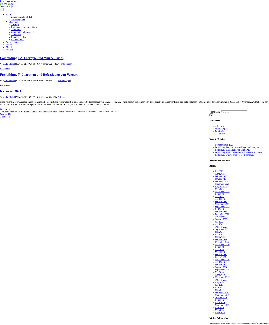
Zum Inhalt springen (9, 1)
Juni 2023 (219, 209)
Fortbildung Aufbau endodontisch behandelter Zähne (238, 152)
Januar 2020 (220, 257)
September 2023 (222, 206)
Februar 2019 (221, 264)
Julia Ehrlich (9, 64)
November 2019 (222, 259)
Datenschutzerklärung (86, 111)
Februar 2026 (221, 176)
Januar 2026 (220, 179)
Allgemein (62, 97)
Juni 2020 (219, 247)
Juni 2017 (219, 287)
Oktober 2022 (221, 219)
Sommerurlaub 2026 (224, 145)
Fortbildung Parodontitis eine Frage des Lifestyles (237, 147)
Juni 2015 (219, 307)
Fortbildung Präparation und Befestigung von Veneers (39, 74)
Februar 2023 (221, 211)
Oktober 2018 (221, 267)
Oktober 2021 (221, 227)
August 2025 (221, 186)
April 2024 (220, 199)
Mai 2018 (219, 272)
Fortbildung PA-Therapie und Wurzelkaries (31, 58)
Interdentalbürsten (217, 323)
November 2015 (222, 305)
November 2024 (222, 191)
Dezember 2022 (222, 214)
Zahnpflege (220, 133)
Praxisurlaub (220, 131)
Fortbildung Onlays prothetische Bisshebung (234, 155)
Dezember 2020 (222, 242)
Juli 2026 (219, 171)
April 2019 (220, 262)
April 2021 (220, 234)
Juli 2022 (219, 222)
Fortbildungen (66, 64)
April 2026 (220, 174)
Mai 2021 (219, 232)
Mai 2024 (219, 196)
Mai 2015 (219, 310)
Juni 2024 (219, 194)
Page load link (6, 114)
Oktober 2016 (221, 297)
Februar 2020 (221, 254)
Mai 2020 (219, 249)
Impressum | (71, 111)
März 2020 (220, 252)
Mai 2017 (219, 290)
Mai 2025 (219, 189)
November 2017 (222, 277)
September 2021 (222, 229)
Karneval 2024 (10, 91)
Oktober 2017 (221, 280)
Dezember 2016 (222, 292)
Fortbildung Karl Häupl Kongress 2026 (232, 150)
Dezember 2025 (222, 181)
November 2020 (222, 244)
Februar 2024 (221, 201)
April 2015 (220, 312)
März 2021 (220, 237)
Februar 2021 (221, 239)
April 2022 (220, 224)
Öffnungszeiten (262, 323)
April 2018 (220, 275)
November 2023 (222, 204)
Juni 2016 (219, 300)
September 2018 (222, 269)
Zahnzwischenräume (245, 323)
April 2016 (220, 302)
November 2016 (222, 295)
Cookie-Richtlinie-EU (107, 111)
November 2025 (222, 184)
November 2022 (222, 216)
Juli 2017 (219, 285)
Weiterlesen (5, 68)
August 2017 (221, 282)
